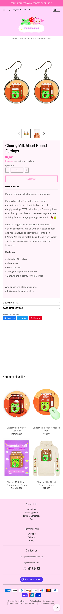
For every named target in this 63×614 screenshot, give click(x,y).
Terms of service (15, 603)
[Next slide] (44, 133)
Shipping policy (30, 603)
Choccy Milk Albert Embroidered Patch (16, 483)
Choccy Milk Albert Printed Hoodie (46, 483)
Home (14, 39)
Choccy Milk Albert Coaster (16, 429)
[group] (26, 133)
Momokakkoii (20, 601)
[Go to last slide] (19, 133)
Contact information (46, 603)
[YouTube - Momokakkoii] (38, 568)
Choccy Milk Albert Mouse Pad (46, 429)
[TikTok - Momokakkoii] (29, 568)
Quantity (9, 166)
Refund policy (35, 601)
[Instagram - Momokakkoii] (24, 568)
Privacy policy (48, 601)
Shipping (9, 161)
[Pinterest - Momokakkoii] (34, 568)
